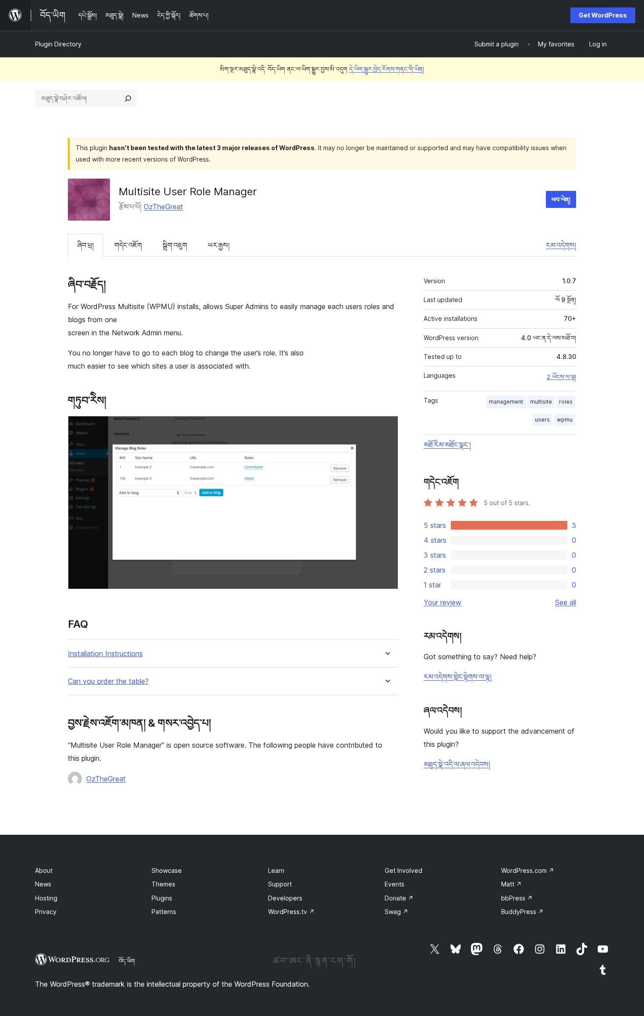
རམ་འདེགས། (561, 245)
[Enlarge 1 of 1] (386, 427)
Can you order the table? (108, 681)
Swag (396, 911)
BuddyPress (522, 911)
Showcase (167, 870)
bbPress (517, 898)
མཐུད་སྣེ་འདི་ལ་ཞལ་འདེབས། (457, 764)
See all (565, 602)
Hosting (46, 898)
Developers (285, 898)
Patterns (164, 911)
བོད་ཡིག (127, 960)
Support (280, 884)
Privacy (46, 911)
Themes (163, 884)
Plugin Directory (58, 44)
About (44, 870)
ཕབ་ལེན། (561, 199)
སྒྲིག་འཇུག (175, 245)
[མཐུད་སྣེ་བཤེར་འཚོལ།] (128, 98)
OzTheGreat (163, 206)
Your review (442, 602)
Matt (511, 884)
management (506, 401)
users (542, 419)
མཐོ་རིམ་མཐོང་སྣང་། (447, 444)
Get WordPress (603, 15)
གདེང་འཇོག (128, 245)
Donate (399, 898)
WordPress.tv (291, 911)
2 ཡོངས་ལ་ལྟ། (561, 376)
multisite (541, 401)
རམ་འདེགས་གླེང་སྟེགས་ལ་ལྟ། (458, 676)
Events (394, 884)
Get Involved (403, 870)
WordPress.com (527, 870)
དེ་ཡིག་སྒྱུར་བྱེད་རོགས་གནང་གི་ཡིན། (386, 69)
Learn (276, 870)
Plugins (162, 898)
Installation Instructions (105, 654)
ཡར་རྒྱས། (219, 245)
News (43, 884)
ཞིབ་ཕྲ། (85, 245)
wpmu (565, 419)
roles (566, 401)
